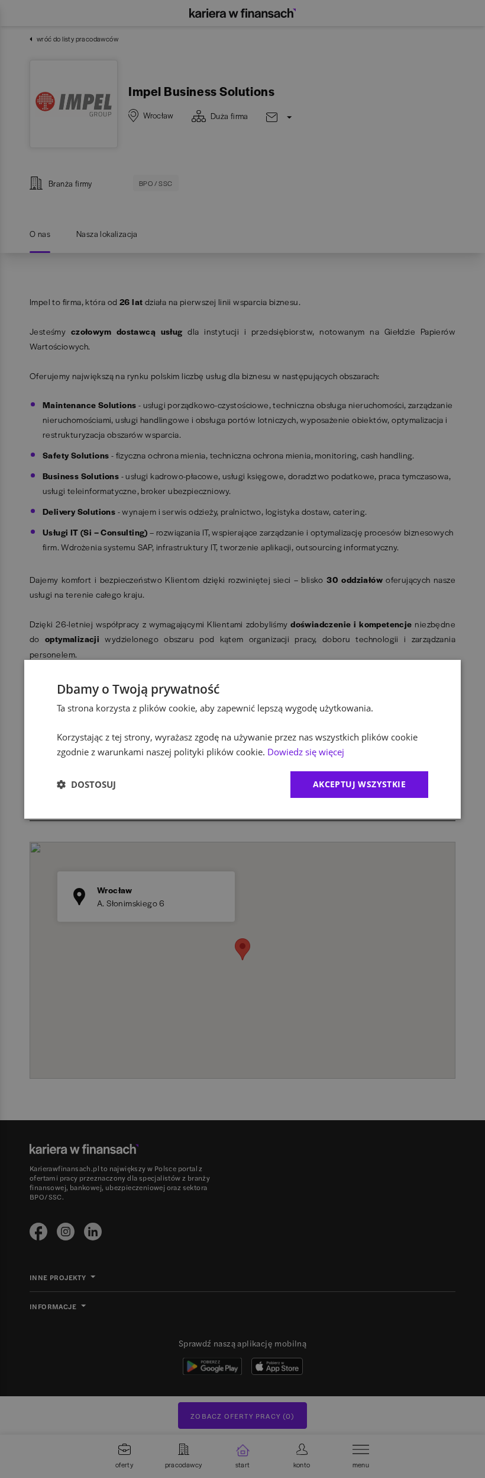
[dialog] (242, 738)
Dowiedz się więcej (305, 752)
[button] (86, 784)
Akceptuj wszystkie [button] (359, 784)
